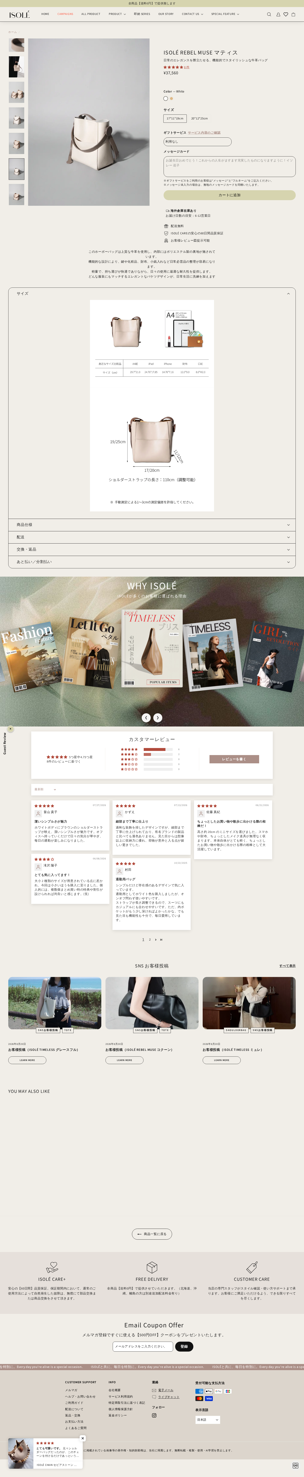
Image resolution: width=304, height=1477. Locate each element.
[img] (44, 806)
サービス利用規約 (121, 1397)
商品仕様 (24, 524)
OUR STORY (166, 14)
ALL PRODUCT (91, 14)
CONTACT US (191, 14)
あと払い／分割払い (34, 561)
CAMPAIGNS (65, 14)
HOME (45, 14)
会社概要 (115, 1390)
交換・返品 (26, 549)
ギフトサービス (192, 133)
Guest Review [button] (4, 743)
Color (174, 91)
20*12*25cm (199, 118)
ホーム (12, 32)
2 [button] (150, 939)
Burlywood (171, 98)
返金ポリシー (118, 1415)
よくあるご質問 (75, 1428)
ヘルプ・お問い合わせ (80, 1397)
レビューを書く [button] (234, 759)
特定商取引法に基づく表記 (127, 1403)
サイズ (169, 110)
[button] (174, 67)
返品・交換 (72, 1415)
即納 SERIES (142, 14)
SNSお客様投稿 (48, 1030)
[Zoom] (89, 122)
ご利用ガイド (74, 1403)
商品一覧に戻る (155, 1234)
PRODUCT (116, 14)
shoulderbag (236, 1030)
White (166, 98)
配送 (21, 537)
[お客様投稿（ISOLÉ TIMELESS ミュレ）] (249, 1003)
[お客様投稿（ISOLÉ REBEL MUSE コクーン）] (152, 1003)
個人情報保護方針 (121, 1409)
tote (68, 1030)
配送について (74, 1409)
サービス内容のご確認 (204, 133)
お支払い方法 (74, 1422)
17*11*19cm (175, 118)
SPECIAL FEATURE (223, 14)
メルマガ (71, 1390)
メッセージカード (177, 151)
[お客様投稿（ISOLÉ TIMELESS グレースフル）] (54, 1003)
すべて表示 (287, 966)
